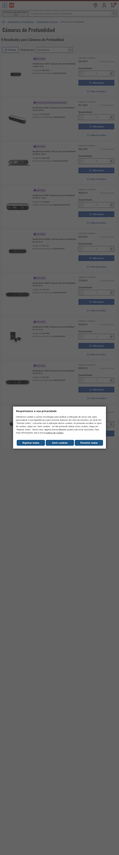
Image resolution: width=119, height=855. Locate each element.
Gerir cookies (60, 442)
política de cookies (54, 432)
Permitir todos (89, 442)
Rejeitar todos (30, 442)
